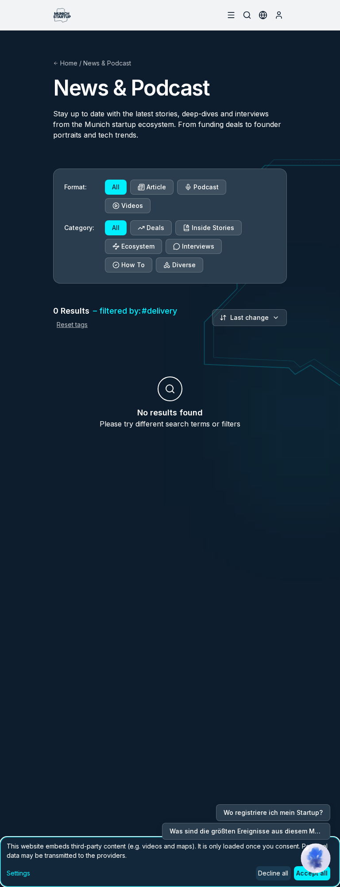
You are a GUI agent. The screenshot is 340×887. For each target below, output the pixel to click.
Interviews (198, 246)
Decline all (273, 873)
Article (156, 187)
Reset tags (72, 324)
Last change (249, 317)
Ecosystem (138, 246)
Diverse (184, 265)
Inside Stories (213, 227)
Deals (155, 227)
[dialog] (170, 862)
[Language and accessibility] (263, 15)
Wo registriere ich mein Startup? (273, 812)
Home (68, 63)
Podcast (206, 187)
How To (133, 265)
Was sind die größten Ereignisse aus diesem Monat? (250, 831)
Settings (18, 873)
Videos (132, 205)
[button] (315, 858)
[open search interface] (247, 15)
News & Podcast (107, 63)
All (116, 187)
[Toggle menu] (231, 15)
